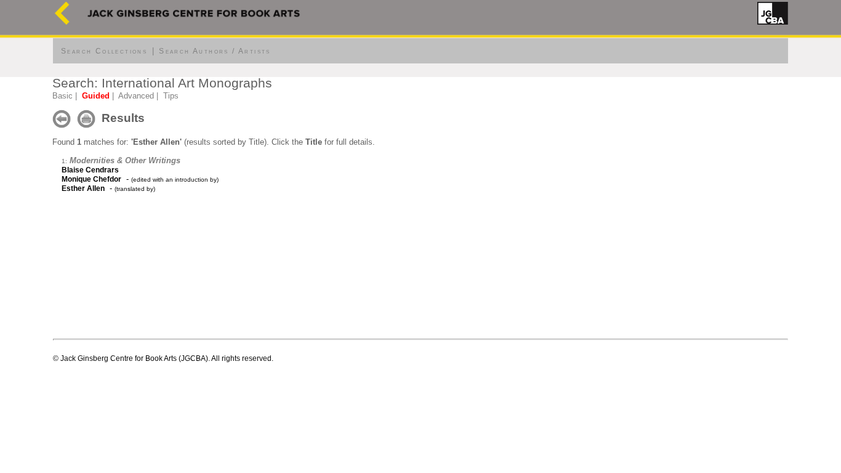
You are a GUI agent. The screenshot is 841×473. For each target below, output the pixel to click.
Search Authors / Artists (215, 51)
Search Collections (104, 51)
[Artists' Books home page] (62, 21)
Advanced (136, 95)
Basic (62, 95)
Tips (171, 95)
